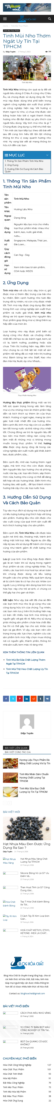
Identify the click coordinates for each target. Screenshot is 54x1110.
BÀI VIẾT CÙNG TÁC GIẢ (18, 752)
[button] (5, 19)
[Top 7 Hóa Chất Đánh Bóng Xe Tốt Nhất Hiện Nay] (10, 905)
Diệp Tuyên (11, 52)
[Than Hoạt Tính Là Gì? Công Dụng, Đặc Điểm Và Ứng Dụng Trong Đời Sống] (10, 891)
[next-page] (10, 803)
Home (5, 26)
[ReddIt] (34, 699)
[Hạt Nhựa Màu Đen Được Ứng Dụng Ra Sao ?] (27, 828)
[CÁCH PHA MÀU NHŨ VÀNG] (10, 1016)
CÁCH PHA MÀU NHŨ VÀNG (35, 1013)
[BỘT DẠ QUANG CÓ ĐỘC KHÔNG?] (10, 1045)
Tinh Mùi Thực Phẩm (19, 26)
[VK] (47, 699)
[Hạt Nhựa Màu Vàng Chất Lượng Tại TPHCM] (10, 862)
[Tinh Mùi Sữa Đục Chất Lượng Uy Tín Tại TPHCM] (10, 792)
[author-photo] (27, 728)
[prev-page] (5, 803)
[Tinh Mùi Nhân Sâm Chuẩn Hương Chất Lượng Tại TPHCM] (10, 778)
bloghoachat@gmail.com (33, 993)
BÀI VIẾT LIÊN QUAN (16, 748)
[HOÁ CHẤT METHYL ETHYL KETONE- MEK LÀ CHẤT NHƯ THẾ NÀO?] (10, 934)
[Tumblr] (41, 699)
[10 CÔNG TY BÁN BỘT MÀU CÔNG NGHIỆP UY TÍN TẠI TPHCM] (10, 1031)
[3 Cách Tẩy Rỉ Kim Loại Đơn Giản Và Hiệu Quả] (10, 919)
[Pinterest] (20, 699)
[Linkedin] (27, 699)
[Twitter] (13, 699)
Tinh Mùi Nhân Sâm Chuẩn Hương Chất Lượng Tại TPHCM (34, 777)
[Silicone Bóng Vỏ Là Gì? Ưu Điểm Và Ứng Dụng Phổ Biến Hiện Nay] (10, 877)
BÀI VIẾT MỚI (11, 811)
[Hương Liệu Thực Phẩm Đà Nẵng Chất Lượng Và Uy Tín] (10, 763)
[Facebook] (6, 699)
